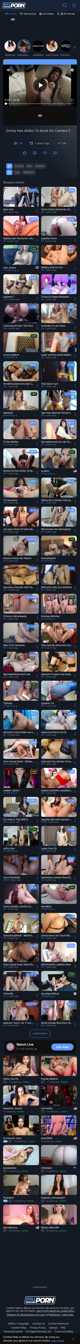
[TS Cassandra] (21, 491)
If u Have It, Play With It (15, 819)
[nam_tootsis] (21, 258)
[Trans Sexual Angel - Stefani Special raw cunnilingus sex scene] (21, 752)
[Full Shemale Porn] (14, 5)
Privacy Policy (38, 1327)
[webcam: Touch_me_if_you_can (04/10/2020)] (21, 1013)
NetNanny (54, 1314)
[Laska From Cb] (59, 839)
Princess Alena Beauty (15, 616)
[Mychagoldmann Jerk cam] (21, 665)
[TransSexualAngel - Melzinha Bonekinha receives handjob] (21, 926)
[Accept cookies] (73, 1338)
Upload (53, 1327)
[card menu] (37, 211)
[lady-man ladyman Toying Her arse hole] (59, 403)
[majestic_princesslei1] (59, 1189)
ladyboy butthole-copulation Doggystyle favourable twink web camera (56, 790)
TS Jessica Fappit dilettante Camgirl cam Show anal (56, 297)
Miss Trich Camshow (14, 645)
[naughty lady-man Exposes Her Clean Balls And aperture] (59, 810)
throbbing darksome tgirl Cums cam (18, 384)
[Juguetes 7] (21, 287)
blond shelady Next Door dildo (56, 1023)
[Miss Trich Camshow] (21, 636)
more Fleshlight (11, 877)
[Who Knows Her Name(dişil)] (59, 520)
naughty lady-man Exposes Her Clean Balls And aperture (56, 819)
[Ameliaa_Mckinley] (59, 607)
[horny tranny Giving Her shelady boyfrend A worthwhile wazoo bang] (59, 200)
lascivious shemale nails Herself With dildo (19, 587)
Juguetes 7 (9, 297)
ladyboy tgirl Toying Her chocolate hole (18, 238)
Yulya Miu (8, 993)
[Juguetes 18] (59, 694)
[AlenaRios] (59, 897)
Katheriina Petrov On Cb (53, 732)
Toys (17, 172)
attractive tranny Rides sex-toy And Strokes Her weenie (18, 732)
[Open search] (64, 5)
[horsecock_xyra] (21, 1129)
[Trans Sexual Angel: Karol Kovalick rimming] (21, 955)
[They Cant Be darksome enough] (59, 636)
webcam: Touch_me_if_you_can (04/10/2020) (19, 1023)
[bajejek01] (21, 403)
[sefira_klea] (21, 839)
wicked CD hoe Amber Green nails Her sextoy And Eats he (18, 471)
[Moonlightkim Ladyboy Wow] (59, 955)
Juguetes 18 (47, 703)
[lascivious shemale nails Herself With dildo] (21, 578)
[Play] (40, 85)
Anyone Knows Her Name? (17, 558)
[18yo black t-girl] (59, 374)
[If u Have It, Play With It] (21, 810)
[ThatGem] (21, 1189)
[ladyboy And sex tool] (59, 258)
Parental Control (13, 1331)
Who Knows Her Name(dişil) (56, 529)
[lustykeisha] (21, 1159)
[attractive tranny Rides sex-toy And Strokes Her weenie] (21, 723)
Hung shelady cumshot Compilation (19, 906)
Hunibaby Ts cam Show (53, 326)
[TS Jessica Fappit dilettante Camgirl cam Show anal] (59, 287)
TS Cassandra (10, 500)
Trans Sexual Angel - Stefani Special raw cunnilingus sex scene (18, 761)
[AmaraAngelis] (59, 549)
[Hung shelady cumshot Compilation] (21, 897)
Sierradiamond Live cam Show (56, 442)
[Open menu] (74, 5)
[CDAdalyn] (59, 1159)
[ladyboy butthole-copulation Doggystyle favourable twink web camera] (59, 781)
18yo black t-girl (49, 384)
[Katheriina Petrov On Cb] (59, 723)
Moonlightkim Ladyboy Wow (56, 964)
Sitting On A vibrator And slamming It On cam (55, 500)
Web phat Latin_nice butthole (56, 587)
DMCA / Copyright (18, 1323)
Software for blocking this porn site (26, 1314)
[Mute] (8, 70)
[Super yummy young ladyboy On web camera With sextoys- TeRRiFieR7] (59, 345)
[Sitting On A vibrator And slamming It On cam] (59, 491)
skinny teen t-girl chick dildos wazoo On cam (56, 935)
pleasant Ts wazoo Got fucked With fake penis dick (56, 674)
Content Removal (58, 1323)
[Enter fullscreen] (72, 100)
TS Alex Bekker (11, 442)
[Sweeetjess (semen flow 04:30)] (59, 868)
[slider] (40, 103)
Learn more (57, 1340)
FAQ (63, 1327)
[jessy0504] (59, 1129)
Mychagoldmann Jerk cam (16, 674)
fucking (19, 166)
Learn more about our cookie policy (55, 1310)
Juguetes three (49, 238)
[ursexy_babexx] (21, 345)
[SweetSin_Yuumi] (21, 1099)
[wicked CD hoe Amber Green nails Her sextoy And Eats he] (21, 461)
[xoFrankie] (59, 1099)
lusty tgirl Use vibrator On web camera (56, 761)
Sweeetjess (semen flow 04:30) (56, 877)
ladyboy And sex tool (52, 267)
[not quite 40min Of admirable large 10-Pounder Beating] (21, 520)
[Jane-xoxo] (21, 200)
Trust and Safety (64, 1331)
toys (29, 166)
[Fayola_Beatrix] (59, 1070)
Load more (40, 1033)
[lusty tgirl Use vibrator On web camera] (59, 752)
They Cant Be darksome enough (56, 645)
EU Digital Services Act (38, 1331)
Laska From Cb (49, 848)
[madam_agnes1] (21, 781)
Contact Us (38, 1323)
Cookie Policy (19, 1327)
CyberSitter (67, 1314)
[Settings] (72, 70)
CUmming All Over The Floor (18, 326)
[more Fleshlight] (21, 868)
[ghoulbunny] (21, 1218)
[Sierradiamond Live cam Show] (59, 432)
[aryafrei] (59, 461)
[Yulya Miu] (21, 984)
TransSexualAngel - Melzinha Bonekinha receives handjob (18, 935)
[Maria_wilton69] (59, 1218)
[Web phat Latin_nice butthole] (59, 578)
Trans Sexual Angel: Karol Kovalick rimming (18, 964)
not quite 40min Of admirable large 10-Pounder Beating (19, 529)
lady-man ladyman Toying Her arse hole (56, 413)
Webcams (28, 172)
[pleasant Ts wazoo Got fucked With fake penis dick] (59, 665)
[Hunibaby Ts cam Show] (59, 316)
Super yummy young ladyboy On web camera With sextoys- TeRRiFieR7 (56, 355)
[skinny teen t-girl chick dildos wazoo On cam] (59, 926)
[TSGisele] (21, 694)
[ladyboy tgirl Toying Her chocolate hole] (21, 229)
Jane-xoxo (8, 209)
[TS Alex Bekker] (21, 432)
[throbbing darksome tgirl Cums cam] (21, 374)
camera (40, 166)
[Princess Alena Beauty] (21, 607)
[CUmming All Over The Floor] (21, 316)
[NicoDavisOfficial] (59, 984)
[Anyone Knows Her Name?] (21, 549)
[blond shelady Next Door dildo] (59, 1013)
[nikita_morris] (21, 1070)
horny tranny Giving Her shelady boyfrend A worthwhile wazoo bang (56, 209)
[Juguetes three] (59, 229)
